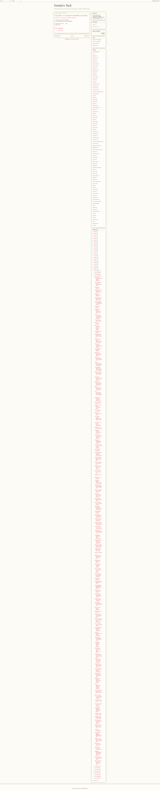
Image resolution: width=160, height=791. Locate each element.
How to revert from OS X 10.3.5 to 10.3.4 (98, 748)
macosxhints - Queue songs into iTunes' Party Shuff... (98, 660)
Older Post (86, 35)
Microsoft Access (96, 145)
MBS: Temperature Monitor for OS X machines (98, 388)
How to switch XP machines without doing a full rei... (98, 284)
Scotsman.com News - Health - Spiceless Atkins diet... (98, 740)
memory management (97, 141)
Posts (95, 24)
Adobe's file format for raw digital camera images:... (98, 354)
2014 (95, 252)
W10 (93, 215)
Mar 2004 (97, 774)
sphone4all (95, 197)
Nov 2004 (97, 272)
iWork (94, 129)
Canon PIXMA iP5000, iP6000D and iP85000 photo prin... (98, 734)
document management (97, 91)
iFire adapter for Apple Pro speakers (98, 349)
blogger (94, 71)
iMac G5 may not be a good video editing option (98, 762)
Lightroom (95, 131)
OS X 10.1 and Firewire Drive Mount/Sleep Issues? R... (98, 575)
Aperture (94, 57)
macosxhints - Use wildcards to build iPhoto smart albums (71, 15)
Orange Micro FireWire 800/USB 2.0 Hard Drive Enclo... (98, 709)
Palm (94, 163)
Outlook (94, 161)
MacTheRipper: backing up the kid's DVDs (98, 516)
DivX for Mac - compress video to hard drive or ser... (98, 604)
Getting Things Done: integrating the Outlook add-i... (98, 340)
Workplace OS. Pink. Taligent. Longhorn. (98, 599)
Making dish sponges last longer (98, 561)
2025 (95, 233)
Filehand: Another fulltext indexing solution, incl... (98, 545)
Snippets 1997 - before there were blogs (98, 549)
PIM (93, 177)
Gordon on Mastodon (97, 39)
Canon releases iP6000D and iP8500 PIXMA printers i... (98, 587)
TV (93, 205)
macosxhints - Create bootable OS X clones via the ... (98, 418)
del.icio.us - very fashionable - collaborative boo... (98, 557)
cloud (94, 79)
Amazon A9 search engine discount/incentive (98, 359)
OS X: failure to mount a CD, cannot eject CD (98, 527)
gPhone (94, 109)
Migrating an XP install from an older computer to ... (98, 336)
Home (72, 35)
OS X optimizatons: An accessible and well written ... (98, 393)
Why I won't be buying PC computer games (98, 565)
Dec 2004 (97, 270)
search (94, 191)
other (94, 159)
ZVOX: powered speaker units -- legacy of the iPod (98, 459)
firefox (94, 99)
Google (94, 105)
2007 (95, 264)
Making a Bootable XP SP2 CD (98, 294)
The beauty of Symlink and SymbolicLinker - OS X (98, 595)
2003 (95, 780)
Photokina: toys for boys (98, 478)
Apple (94, 61)
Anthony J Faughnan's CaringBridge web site (98, 441)
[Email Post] (66, 23)
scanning (94, 189)
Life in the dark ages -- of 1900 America (98, 624)
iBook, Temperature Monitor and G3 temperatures (98, 364)
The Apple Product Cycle (98, 730)
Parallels (94, 165)
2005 (95, 267)
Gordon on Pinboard (97, 41)
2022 (95, 238)
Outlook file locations (97, 288)
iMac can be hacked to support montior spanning (98, 345)
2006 (95, 265)
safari (94, 187)
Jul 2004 (97, 767)
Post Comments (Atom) (74, 39)
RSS (93, 185)
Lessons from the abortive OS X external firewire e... (98, 692)
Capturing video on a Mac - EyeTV (98, 512)
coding (94, 81)
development (95, 89)
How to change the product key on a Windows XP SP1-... (98, 303)
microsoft (94, 143)
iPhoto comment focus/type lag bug (98, 463)
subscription (95, 199)
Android (94, 55)
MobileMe (94, 147)
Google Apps (95, 107)
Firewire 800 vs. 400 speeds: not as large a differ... (98, 675)
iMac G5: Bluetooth (97, 323)
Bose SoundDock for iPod (98, 403)
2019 (95, 243)
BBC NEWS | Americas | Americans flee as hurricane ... (98, 508)
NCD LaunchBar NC (97, 149)
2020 (95, 241)
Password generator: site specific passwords (98, 634)
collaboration (95, 83)
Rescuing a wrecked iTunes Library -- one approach (98, 378)
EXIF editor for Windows (98, 450)
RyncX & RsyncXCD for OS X (98, 413)
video (94, 209)
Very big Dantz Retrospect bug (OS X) (98, 499)
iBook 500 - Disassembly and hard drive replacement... (98, 383)
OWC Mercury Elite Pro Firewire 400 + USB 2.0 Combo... (98, 680)
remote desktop (96, 181)
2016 (95, 248)
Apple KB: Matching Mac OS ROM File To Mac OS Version (98, 753)
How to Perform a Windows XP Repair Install (98, 298)
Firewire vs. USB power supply (98, 714)
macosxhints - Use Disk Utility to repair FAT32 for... (98, 532)
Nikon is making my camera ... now (98, 471)
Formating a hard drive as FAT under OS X (98, 519)
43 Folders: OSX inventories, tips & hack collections (98, 446)
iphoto (59, 24)
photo (94, 173)
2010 (95, 259)
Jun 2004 (97, 769)
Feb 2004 (97, 776)
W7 (93, 217)
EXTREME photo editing (98, 332)
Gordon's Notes (96, 43)
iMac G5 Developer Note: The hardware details (97, 327)
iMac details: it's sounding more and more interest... (98, 722)
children (94, 75)
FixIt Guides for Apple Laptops (98, 320)
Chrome (94, 77)
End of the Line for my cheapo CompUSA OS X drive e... (98, 697)
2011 (95, 257)
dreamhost (95, 93)
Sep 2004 (97, 275)
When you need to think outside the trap (98, 491)
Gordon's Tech (62, 5)
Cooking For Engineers (97, 579)
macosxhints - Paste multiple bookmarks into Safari (98, 656)
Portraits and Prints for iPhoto (98, 428)
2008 (95, 262)
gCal (93, 103)
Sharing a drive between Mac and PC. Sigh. (98, 717)
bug (93, 73)
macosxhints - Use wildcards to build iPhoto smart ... (98, 639)
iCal (93, 113)
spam (94, 195)
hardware (94, 111)
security (94, 193)
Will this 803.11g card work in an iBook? (98, 758)
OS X (94, 157)
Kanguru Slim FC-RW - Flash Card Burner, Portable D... (98, 541)
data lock (94, 87)
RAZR (94, 179)
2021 (95, 240)
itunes (94, 127)
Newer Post (57, 35)
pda (93, 169)
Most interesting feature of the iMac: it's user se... (98, 726)
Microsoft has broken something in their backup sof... (98, 311)
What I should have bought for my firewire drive (98, 615)
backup (94, 65)
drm (93, 95)
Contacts (94, 85)
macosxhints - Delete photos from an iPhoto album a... (98, 665)
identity (94, 117)
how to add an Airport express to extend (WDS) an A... (98, 436)
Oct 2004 (97, 274)
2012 (95, 255)
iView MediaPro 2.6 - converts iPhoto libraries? (98, 570)
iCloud (94, 115)
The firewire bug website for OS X (98, 701)
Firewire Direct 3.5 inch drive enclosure (98, 704)
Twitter (94, 207)
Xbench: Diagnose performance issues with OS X (98, 374)
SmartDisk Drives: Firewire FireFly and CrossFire (98, 523)
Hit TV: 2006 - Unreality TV (98, 410)
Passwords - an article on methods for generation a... (98, 399)
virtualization (95, 211)
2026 (95, 231)
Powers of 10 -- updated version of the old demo (98, 432)
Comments (96, 26)
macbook (94, 133)
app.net (94, 59)
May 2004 (97, 771)
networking (95, 153)
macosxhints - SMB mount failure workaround (97, 537)
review (94, 183)
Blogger (86, 788)
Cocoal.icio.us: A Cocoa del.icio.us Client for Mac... (98, 424)
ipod (93, 125)
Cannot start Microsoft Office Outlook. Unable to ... (98, 279)
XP (93, 225)
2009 (95, 260)
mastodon (95, 139)
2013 (95, 253)
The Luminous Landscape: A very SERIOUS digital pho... (98, 316)
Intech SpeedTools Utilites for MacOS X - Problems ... (97, 686)
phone (94, 171)
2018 (95, 245)
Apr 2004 (97, 772)
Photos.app (95, 175)
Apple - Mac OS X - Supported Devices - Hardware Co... (98, 670)
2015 (95, 250)
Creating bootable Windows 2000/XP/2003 (98, 291)
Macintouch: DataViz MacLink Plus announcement (98, 482)
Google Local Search (97, 307)
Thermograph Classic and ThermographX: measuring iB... (98, 369)
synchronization (96, 201)
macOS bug (95, 137)
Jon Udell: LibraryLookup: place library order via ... (98, 495)
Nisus (94, 155)
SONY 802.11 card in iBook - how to (98, 744)
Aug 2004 (97, 766)
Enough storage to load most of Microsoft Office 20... (98, 487)
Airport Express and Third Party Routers (98, 503)
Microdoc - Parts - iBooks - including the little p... (98, 407)
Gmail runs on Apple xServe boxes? (98, 591)
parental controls (96, 167)
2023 (95, 236)
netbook (94, 151)
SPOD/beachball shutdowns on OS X (98, 582)
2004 (95, 269)
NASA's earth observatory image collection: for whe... (98, 650)
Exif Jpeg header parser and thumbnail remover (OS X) (98, 454)
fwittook (94, 101)
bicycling (94, 67)
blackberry (95, 69)
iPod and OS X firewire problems (98, 608)
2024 (95, 235)
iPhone (94, 121)
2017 (95, 247)
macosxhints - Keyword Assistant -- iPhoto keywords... (97, 644)
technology (95, 203)
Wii (93, 221)
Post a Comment (60, 30)
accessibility (95, 51)
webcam (94, 219)
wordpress (95, 223)
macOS (94, 135)
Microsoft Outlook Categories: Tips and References (98, 629)
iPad (93, 119)
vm (93, 213)
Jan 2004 (97, 778)
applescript (95, 63)
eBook (94, 97)
